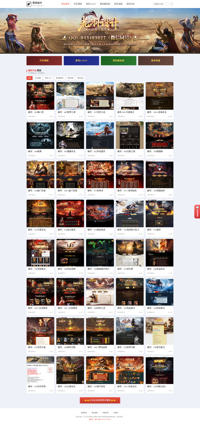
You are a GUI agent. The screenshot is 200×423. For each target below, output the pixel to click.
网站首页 (65, 4)
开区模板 (78, 4)
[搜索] (171, 4)
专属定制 (105, 413)
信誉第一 (116, 413)
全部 (29, 78)
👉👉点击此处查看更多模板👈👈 (100, 400)
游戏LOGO (91, 4)
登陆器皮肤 (105, 4)
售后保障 (95, 413)
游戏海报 (118, 4)
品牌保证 (84, 413)
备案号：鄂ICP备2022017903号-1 (100, 419)
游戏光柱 (130, 4)
